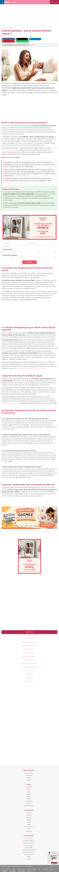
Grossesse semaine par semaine (29, 850)
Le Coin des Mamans (28, 806)
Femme (28, 796)
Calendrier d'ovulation (29, 841)
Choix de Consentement (27, 866)
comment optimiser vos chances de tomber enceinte (31, 368)
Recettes (29, 857)
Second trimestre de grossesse (29, 642)
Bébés (28, 792)
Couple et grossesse (29, 670)
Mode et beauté (29, 674)
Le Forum (29, 803)
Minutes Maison (12, 871)
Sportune (29, 871)
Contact (13, 869)
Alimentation (29, 817)
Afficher (31, 45)
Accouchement (7, 249)
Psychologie (28, 820)
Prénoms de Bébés (29, 773)
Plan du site (45, 869)
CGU (39, 869)
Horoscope (28, 859)
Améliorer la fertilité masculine (11, 403)
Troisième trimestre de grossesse (29, 646)
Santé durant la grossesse (29, 656)
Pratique (29, 780)
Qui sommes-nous (6, 869)
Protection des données (31, 869)
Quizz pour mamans (28, 845)
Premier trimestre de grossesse (30, 638)
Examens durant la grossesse (29, 660)
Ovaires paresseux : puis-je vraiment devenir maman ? (26, 32)
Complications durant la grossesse (29, 663)
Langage (29, 824)
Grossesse (28, 789)
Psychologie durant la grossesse (29, 667)
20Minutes (5, 871)
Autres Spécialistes (29, 826)
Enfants (28, 794)
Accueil (3, 28)
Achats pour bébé (29, 649)
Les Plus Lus (29, 632)
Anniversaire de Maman (10, 255)
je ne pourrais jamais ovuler (21, 176)
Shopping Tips (29, 681)
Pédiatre (29, 813)
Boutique (29, 778)
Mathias (4, 37)
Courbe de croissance (29, 854)
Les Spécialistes (28, 775)
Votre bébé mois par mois (28, 852)
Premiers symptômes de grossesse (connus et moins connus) (29, 635)
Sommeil (29, 822)
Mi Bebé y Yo (52, 869)
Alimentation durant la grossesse (29, 653)
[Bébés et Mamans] (11, 2)
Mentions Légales (21, 869)
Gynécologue (10, 28)
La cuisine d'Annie (21, 871)
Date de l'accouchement (28, 843)
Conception (28, 787)
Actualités (29, 799)
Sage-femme (29, 831)
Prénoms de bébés (29, 847)
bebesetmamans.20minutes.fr (7, 866)
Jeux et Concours (28, 838)
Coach (28, 829)
